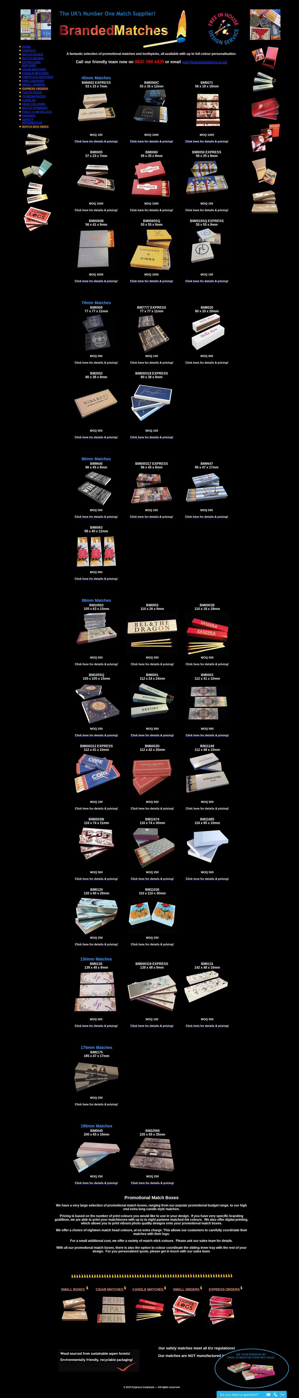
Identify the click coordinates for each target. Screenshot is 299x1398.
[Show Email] (268, 1394)
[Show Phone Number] (275, 1394)
